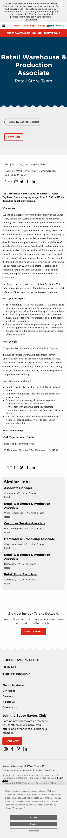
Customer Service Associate (24, 523)
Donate (37, 33)
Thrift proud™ (16, 674)
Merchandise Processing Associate (29, 539)
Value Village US (19, 766)
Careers (7, 696)
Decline (33, 824)
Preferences (33, 831)
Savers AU (27, 770)
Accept (33, 817)
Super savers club (18, 33)
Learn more (31, 19)
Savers (5, 766)
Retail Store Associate (20, 574)
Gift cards (8, 690)
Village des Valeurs (11, 770)
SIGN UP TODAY (33, 631)
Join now (12, 741)
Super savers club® (20, 660)
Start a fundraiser (14, 685)
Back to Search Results (24, 121)
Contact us (9, 707)
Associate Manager (18, 488)
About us (8, 701)
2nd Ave (38, 770)
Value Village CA (36, 766)
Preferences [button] (18, 808)
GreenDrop (49, 770)
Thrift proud (52, 33)
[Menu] (3, 25)
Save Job (14, 137)
